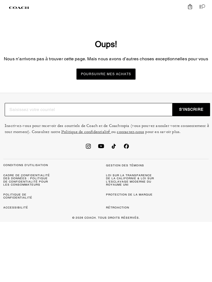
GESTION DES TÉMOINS (125, 165)
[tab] (19, 7)
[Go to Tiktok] (113, 148)
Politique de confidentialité (86, 131)
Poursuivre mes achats (106, 74)
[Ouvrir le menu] (201, 6)
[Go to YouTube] (101, 148)
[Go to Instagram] (88, 148)
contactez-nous (130, 131)
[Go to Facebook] (126, 148)
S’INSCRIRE (191, 109)
